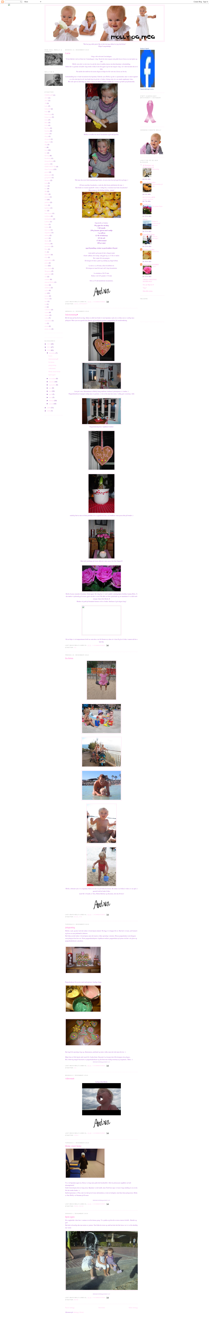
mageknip (48, 232)
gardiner (47, 164)
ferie (46, 150)
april (50, 394)
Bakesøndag (155, 169)
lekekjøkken (49, 219)
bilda (46, 120)
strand (47, 285)
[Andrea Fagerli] (147, 87)
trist (46, 301)
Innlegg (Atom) (79, 1312)
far (45, 147)
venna (47, 312)
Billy (46, 122)
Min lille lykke (148, 291)
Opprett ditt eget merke (147, 89)
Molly (47, 241)
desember (52, 353)
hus (46, 188)
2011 (49, 347)
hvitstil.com (147, 204)
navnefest (48, 246)
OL (46, 252)
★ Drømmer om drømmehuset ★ (148, 166)
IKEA (46, 194)
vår (49, 95)
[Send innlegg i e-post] (107, 301)
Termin (47, 298)
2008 (49, 411)
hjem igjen (52, 375)
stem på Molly (49, 282)
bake (46, 111)
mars (50, 397)
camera (47, 133)
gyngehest (48, 177)
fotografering (49, 161)
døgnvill (47, 142)
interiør (47, 197)
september (52, 385)
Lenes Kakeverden (149, 182)
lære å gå (47, 230)
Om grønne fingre (157, 206)
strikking (48, 287)
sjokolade (48, 274)
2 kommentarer (99, 301)
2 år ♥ (153, 266)
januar (51, 404)
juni (50, 388)
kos (46, 210)
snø (46, 276)
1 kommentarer (99, 914)
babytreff (48, 109)
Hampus (47, 180)
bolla (46, 125)
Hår (46, 191)
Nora (46, 249)
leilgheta (47, 216)
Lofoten (47, 221)
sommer (47, 279)
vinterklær (48, 320)
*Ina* (145, 288)
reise (46, 265)
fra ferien (51, 362)
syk (46, 293)
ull (45, 307)
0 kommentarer (99, 645)
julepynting (52, 365)
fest (46, 153)
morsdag (47, 243)
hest (46, 186)
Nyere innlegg (70, 1307)
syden (47, 290)
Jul (46, 199)
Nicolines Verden (148, 249)
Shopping (48, 271)
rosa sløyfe (48, 268)
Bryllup (47, 128)
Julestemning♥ (53, 359)
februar (51, 400)
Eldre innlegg (133, 1307)
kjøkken (47, 208)
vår (46, 323)
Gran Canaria (49, 169)
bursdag (47, 131)
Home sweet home (54, 371)
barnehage (48, 114)
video (46, 318)
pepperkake (48, 260)
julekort (47, 202)
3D (46, 103)
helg (46, 183)
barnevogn (48, 117)
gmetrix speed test (148, 199)
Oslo (46, 257)
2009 (49, 408)
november (52, 378)
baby (46, 106)
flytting (47, 155)
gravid (47, 172)
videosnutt (52, 368)
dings (46, 136)
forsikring (48, 158)
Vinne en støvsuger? (155, 237)
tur (45, 304)
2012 (46, 100)
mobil (47, 238)
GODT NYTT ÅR (50, 166)
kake (46, 205)
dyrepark (47, 139)
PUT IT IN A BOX (149, 197)
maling (47, 235)
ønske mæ (48, 329)
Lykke (47, 227)
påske (46, 263)
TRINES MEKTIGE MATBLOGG (150, 280)
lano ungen (48, 213)
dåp (46, 144)
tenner (47, 296)
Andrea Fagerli (144, 48)
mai (50, 391)
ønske (47, 326)
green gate (48, 175)
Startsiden (101, 1307)
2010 (46, 98)
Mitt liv (145, 219)
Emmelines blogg (149, 234)
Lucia (46, 224)
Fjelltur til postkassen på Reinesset (156, 223)
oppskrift (48, 254)
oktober (52, 382)
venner (47, 315)
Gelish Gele (155, 251)
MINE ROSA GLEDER (151, 264)
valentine (48, 309)
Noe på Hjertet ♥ (148, 284)
